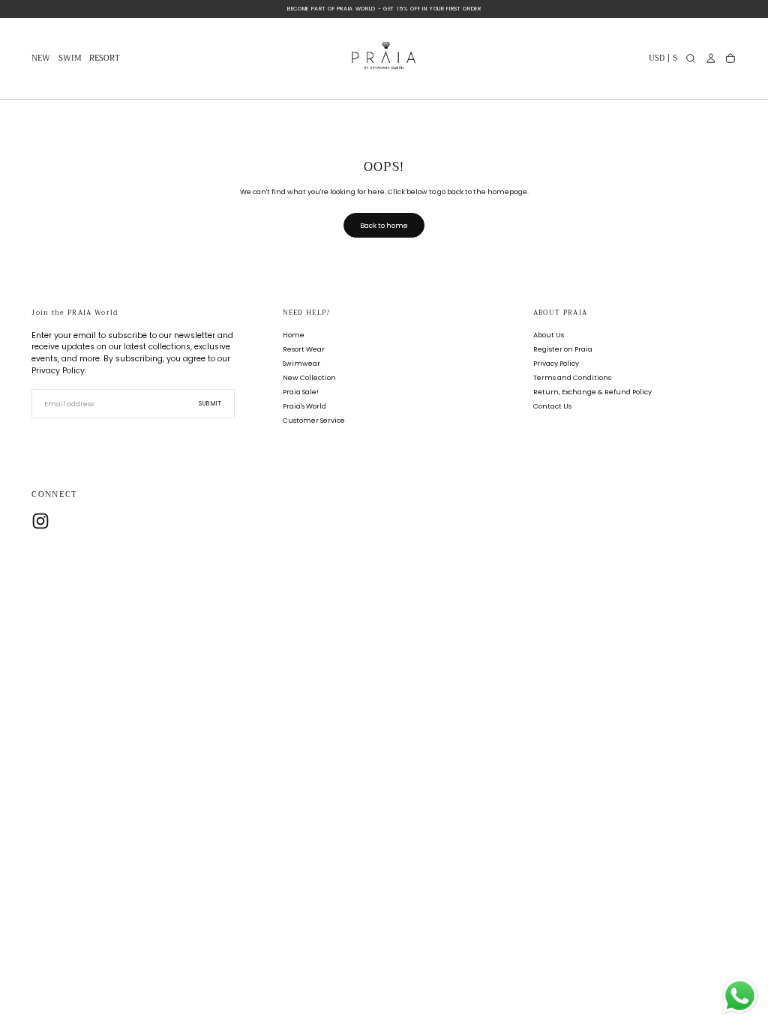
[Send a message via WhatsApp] (739, 996)
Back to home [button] (384, 225)
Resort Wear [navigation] (304, 349)
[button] (663, 60)
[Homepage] (384, 59)
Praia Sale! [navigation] (301, 392)
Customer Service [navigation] (314, 420)
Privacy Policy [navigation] (556, 363)
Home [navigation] (293, 335)
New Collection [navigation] (309, 377)
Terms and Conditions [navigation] (572, 377)
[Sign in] (711, 58)
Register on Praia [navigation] (562, 349)
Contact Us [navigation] (552, 406)
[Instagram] (40, 521)
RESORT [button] (104, 59)
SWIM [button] (70, 59)
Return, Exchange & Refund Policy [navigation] (592, 392)
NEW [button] (41, 59)
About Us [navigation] (548, 335)
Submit (211, 404)
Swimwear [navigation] (301, 363)
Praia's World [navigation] (304, 406)
